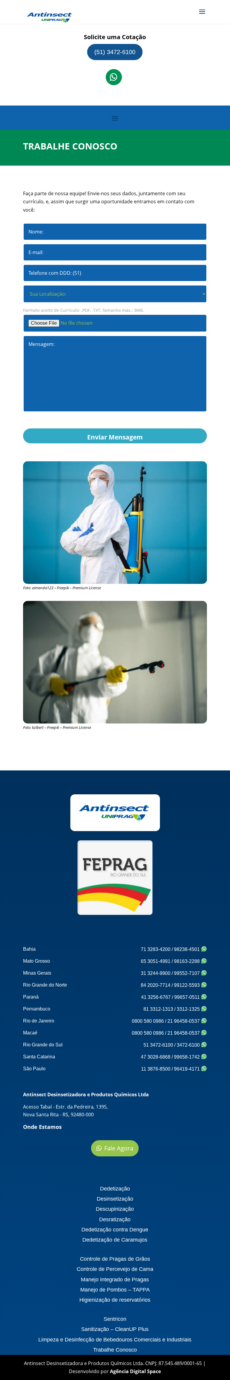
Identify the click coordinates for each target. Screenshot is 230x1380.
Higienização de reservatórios (114, 1300)
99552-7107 (187, 973)
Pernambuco (36, 1008)
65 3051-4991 (155, 961)
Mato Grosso (36, 961)
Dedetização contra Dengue (114, 1230)
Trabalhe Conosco (115, 1350)
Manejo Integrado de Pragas (115, 1280)
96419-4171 (187, 1068)
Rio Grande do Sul (43, 1044)
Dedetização (115, 1189)
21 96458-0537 (184, 1021)
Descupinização (115, 1209)
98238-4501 (187, 949)
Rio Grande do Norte (45, 984)
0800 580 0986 (148, 1021)
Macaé (30, 1032)
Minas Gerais (37, 973)
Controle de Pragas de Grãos (115, 1259)
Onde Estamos (42, 1126)
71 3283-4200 (155, 949)
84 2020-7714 (155, 985)
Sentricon (115, 1319)
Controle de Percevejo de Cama (115, 1269)
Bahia (29, 949)
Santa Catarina (39, 1056)
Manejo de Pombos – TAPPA (115, 1290)
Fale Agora (118, 1148)
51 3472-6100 (158, 1045)
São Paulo (34, 1068)
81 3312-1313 (158, 1009)
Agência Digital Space (135, 1371)
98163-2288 (187, 961)
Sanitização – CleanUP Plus (115, 1329)
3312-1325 (189, 1009)
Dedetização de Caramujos (114, 1240)
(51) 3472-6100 (114, 52)
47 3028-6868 (155, 1057)
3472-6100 (189, 1045)
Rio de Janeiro (38, 1020)
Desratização (115, 1219)
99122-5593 (187, 985)
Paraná (31, 996)
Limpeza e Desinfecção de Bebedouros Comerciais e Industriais (114, 1340)
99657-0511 (187, 997)
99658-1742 (187, 1057)
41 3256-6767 (156, 997)
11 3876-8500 (155, 1068)
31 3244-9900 (155, 973)
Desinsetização (115, 1199)
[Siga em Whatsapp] (114, 77)
